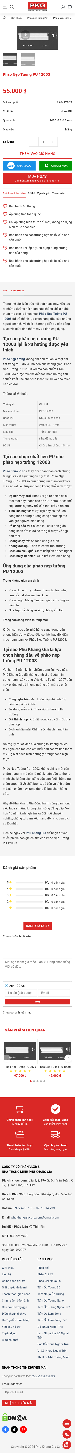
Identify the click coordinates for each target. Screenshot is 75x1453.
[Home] (4, 18)
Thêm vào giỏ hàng (37, 154)
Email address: (12, 1384)
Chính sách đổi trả (13, 1281)
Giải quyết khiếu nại (14, 1287)
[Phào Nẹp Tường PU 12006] (55, 1051)
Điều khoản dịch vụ (14, 1313)
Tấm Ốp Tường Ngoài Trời (54, 1307)
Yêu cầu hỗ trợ (11, 1327)
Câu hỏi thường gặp (14, 1307)
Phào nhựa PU (13, 471)
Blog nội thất (10, 1340)
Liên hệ (6, 1274)
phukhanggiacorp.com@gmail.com (35, 1217)
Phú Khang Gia (36, 833)
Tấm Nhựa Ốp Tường (51, 1294)
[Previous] (22, 39)
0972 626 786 (22, 1208)
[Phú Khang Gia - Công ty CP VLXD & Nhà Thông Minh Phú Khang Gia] (37, 7)
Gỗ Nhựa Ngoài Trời (50, 1327)
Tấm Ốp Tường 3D (49, 1287)
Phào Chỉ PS (45, 1274)
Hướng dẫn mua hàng (15, 1320)
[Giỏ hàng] (70, 6)
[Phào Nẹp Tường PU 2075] (20, 1051)
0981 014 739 (45, 1208)
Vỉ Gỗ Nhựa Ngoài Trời (52, 1350)
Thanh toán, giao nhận (16, 1294)
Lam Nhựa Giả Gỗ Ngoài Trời (53, 1335)
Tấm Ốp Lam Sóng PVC (52, 1320)
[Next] (52, 39)
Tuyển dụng (9, 1333)
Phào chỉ (43, 1268)
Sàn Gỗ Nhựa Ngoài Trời (53, 1344)
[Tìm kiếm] (11, 6)
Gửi (37, 1001)
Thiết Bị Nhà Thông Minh (53, 1357)
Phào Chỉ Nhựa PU (49, 1281)
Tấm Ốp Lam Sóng (49, 1313)
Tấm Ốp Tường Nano (51, 1300)
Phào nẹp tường (14, 359)
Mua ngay (37, 178)
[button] (7, 1058)
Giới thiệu (8, 1268)
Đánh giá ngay (37, 926)
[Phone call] (66, 1434)
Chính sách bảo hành (15, 1300)
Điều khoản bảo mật (43, 1375)
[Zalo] (66, 1423)
